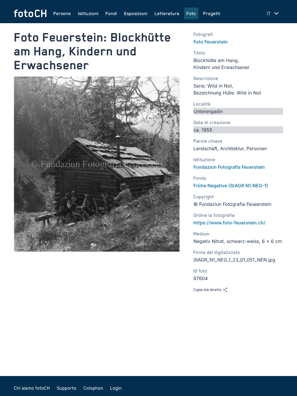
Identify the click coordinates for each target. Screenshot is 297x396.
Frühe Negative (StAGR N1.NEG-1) (230, 185)
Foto (191, 13)
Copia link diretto (207, 290)
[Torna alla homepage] (30, 13)
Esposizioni (136, 13)
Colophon (93, 387)
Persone (62, 13)
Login (116, 387)
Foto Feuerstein (210, 42)
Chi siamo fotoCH (32, 387)
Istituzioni (88, 13)
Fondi (111, 13)
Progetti (211, 13)
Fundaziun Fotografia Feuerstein (229, 167)
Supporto (67, 387)
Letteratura (167, 13)
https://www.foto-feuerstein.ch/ (229, 223)
